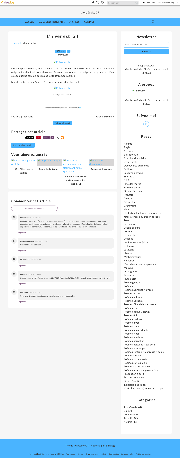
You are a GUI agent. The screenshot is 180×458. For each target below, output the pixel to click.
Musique (128, 268)
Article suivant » (105, 116)
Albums (128, 144)
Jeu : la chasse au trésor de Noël (142, 217)
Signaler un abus (92, 454)
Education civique (133, 173)
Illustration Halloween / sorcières (142, 213)
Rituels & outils (132, 381)
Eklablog (110, 446)
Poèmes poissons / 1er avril (139, 345)
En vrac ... (129, 176)
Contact (89, 22)
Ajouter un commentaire (34, 208)
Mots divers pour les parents (140, 264)
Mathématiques (132, 257)
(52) (131, 414)
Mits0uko (148, 69)
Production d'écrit (134, 374)
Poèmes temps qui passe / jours (141, 370)
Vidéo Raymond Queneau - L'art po (143, 388)
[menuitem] (29, 22)
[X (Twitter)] (97, 2)
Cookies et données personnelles (121, 454)
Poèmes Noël (131, 334)
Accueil (29, 22)
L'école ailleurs (132, 228)
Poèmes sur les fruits (135, 359)
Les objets (129, 235)
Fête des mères (132, 184)
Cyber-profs (130, 162)
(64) (133, 407)
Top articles (70, 454)
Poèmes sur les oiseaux (137, 366)
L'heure (128, 253)
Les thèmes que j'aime (136, 242)
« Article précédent (22, 116)
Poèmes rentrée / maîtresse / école (144, 352)
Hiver (127, 209)
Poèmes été (130, 315)
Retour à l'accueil (62, 123)
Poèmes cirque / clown (137, 312)
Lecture (128, 231)
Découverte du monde (136, 166)
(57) (128, 411)
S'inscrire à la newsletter (23, 145)
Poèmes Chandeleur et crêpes (141, 304)
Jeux (126, 220)
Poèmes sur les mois (135, 363)
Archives (74, 22)
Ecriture (128, 169)
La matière (130, 224)
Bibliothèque (131, 155)
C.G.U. (103, 454)
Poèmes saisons (132, 355)
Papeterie (129, 275)
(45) (131, 418)
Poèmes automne (133, 297)
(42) (130, 422)
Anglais (128, 147)
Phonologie (130, 279)
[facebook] (93, 2)
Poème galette (132, 282)
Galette (128, 198)
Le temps (129, 246)
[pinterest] (102, 2)
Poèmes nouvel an (134, 341)
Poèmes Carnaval (133, 301)
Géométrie (130, 202)
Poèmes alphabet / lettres (138, 290)
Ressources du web (134, 377)
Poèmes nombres (133, 337)
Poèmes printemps (134, 348)
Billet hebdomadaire (135, 158)
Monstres (129, 260)
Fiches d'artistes (133, 191)
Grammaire (130, 206)
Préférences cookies (143, 454)
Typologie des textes (135, 385)
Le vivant (129, 250)
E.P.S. (127, 180)
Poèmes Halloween (134, 319)
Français (128, 195)
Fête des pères (132, 187)
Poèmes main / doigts (136, 330)
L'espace (128, 239)
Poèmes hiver (131, 323)
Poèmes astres (132, 293)
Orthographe (131, 271)
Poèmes (128, 286)
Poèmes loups (131, 326)
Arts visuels (130, 151)
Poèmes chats (131, 308)
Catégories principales (52, 22)
